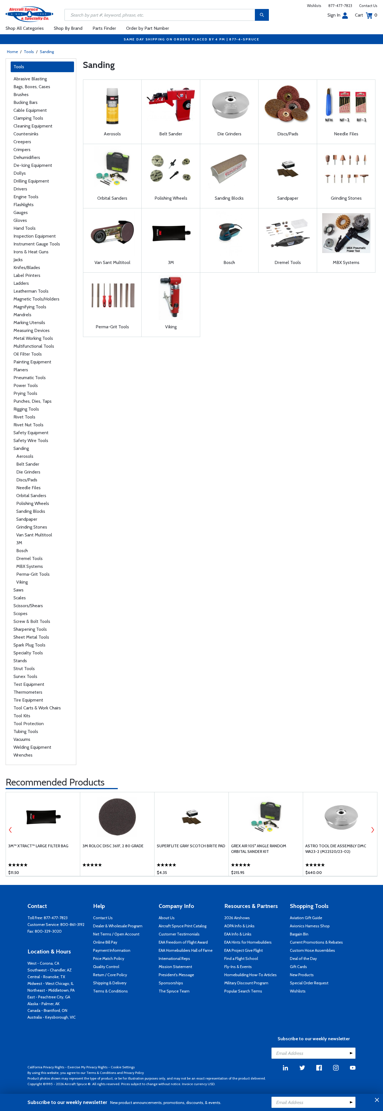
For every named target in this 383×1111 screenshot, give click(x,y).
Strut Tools (24, 668)
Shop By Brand (68, 28)
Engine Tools (25, 196)
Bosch (22, 550)
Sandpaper (26, 519)
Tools (29, 51)
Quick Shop (43, 863)
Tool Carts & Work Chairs (37, 708)
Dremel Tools (29, 558)
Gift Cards (298, 966)
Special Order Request (309, 982)
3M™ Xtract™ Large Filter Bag (38, 845)
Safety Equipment (31, 432)
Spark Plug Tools (29, 645)
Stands (20, 660)
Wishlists (314, 5)
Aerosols (24, 456)
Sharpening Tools (30, 629)
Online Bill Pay (105, 942)
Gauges (20, 212)
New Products (302, 974)
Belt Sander (27, 464)
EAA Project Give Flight (243, 950)
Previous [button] (10, 829)
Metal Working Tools (33, 338)
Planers (20, 369)
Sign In (333, 15)
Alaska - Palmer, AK (43, 1003)
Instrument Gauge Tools (36, 244)
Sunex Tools (25, 676)
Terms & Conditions (110, 991)
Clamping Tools (28, 118)
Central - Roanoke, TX (46, 976)
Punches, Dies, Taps (32, 401)
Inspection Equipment (34, 236)
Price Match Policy (108, 958)
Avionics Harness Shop (310, 925)
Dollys (19, 173)
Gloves (20, 220)
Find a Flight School (241, 958)
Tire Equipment (28, 700)
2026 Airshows (237, 917)
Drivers (20, 189)
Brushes (21, 94)
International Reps (174, 958)
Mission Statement (175, 966)
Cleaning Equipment (32, 126)
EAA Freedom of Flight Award (183, 942)
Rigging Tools (26, 409)
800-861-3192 (72, 924)
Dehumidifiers (26, 157)
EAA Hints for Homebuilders (248, 942)
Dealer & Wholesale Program (117, 925)
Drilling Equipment (31, 181)
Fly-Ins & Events (238, 966)
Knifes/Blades (26, 267)
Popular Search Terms (243, 991)
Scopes (20, 613)
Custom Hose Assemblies (312, 950)
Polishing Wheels (32, 503)
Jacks (18, 259)
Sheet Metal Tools (31, 637)
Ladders (21, 283)
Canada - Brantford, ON (47, 1010)
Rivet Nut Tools (28, 424)
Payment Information (111, 950)
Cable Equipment (30, 110)
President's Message (176, 974)
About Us (167, 917)
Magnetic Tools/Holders (36, 299)
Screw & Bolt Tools (31, 621)
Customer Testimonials (179, 934)
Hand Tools (24, 228)
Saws (18, 590)
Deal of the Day (303, 958)
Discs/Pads (26, 479)
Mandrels (22, 314)
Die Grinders (28, 472)
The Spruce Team (174, 991)
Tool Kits (21, 715)
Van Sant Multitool (34, 535)
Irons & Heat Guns (31, 251)
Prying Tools (25, 393)
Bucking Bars (25, 102)
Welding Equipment (32, 747)
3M (19, 542)
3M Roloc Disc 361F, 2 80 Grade (113, 845)
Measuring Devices (31, 330)
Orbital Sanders (31, 495)
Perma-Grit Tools (33, 574)
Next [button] (372, 829)
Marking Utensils (29, 322)
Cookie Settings (123, 1067)
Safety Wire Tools (30, 440)
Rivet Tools (24, 417)
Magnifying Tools (29, 306)
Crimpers (22, 149)
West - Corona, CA (43, 963)
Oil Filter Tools (27, 354)
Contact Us (368, 5)
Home (12, 51)
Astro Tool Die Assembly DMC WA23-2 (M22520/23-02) (335, 848)
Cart (366, 15)
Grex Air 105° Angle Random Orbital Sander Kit (258, 848)
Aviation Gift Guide (306, 917)
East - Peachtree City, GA (48, 997)
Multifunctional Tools (33, 346)
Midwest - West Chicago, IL (50, 983)
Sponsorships (171, 982)
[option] (43, 834)
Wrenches (23, 755)
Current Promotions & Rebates (316, 942)
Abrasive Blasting (30, 78)
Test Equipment (28, 684)
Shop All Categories (25, 28)
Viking (22, 582)
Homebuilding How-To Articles (250, 974)
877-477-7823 (340, 5)
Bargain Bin (299, 934)
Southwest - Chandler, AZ (49, 970)
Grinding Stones (31, 527)
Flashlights (23, 204)
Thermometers (27, 692)
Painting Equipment (32, 362)
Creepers (22, 141)
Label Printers (26, 275)
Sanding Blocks (30, 511)
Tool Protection (28, 723)
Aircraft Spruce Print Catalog (182, 925)
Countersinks (25, 133)
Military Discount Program (246, 982)
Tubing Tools (25, 731)
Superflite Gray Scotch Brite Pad (191, 845)
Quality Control (106, 966)
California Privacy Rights (45, 1067)
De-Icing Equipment (32, 165)
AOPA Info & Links (239, 925)
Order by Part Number (147, 28)
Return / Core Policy (110, 974)
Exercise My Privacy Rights (87, 1067)
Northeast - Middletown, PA (51, 990)
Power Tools (25, 385)
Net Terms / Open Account (116, 934)
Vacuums (21, 739)
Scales (19, 597)
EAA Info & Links (238, 934)
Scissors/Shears (28, 605)
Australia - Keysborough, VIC (51, 1017)
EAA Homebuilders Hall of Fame (186, 950)
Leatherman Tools (31, 291)
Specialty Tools (28, 652)
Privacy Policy (134, 1073)
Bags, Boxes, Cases (31, 86)
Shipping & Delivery (109, 982)
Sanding (47, 51)
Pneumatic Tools (29, 377)
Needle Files (28, 487)
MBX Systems (29, 566)
